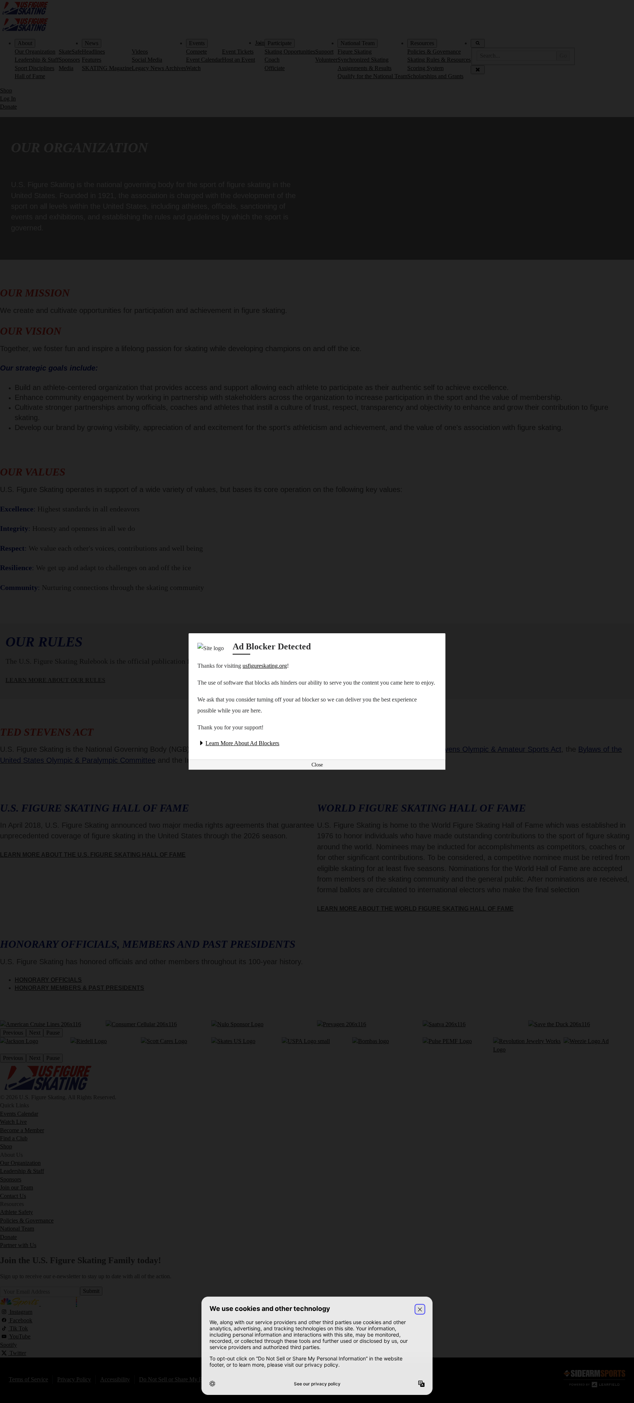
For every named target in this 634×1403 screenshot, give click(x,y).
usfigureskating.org (265, 666)
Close (317, 765)
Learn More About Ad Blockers (242, 743)
